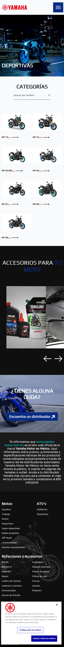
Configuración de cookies (30, 630)
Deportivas (7, 523)
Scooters (6, 509)
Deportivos (42, 514)
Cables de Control (11, 581)
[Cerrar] (57, 604)
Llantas (36, 585)
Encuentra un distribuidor (30, 417)
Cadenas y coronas (12, 585)
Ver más (16, 122)
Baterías (6, 571)
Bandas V (7, 566)
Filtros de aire (39, 576)
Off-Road (7, 537)
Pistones (36, 590)
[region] (31, 623)
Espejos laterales (41, 566)
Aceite (5, 562)
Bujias (5, 576)
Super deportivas (11, 528)
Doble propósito (10, 533)
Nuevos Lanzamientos (13, 547)
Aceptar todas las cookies (44, 638)
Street (5, 518)
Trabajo (6, 514)
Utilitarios (42, 509)
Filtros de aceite (40, 571)
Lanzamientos (9, 542)
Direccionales (9, 590)
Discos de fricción (11, 595)
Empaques (37, 562)
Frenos (36, 581)
